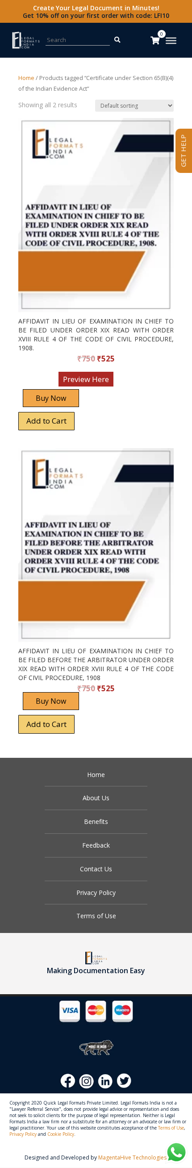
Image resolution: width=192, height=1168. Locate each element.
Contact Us (96, 869)
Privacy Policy (96, 892)
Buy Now (51, 398)
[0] (154, 40)
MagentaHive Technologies (132, 1157)
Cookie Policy (60, 1134)
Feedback (96, 845)
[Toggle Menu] (171, 41)
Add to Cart (46, 421)
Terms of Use (96, 916)
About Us (96, 798)
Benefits (96, 821)
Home (26, 78)
